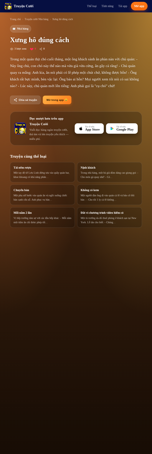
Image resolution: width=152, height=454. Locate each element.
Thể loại (92, 6)
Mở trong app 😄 (57, 99)
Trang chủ (15, 19)
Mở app (139, 6)
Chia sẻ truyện (28, 99)
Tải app (122, 6)
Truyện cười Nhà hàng (36, 19)
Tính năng (107, 6)
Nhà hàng (20, 28)
